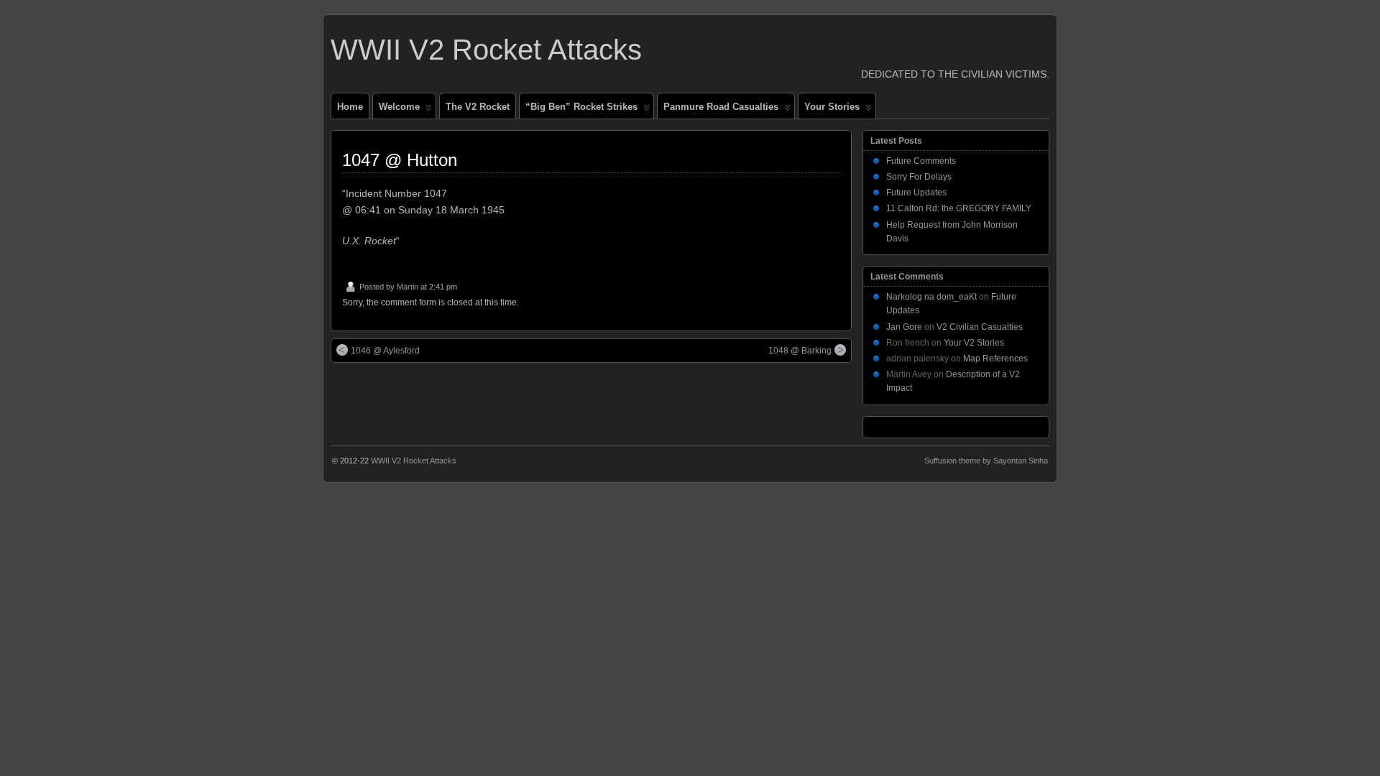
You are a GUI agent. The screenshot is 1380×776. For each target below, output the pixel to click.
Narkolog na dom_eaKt (931, 297)
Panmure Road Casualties (720, 106)
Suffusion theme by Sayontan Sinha (986, 460)
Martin (407, 286)
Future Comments (921, 161)
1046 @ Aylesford (385, 351)
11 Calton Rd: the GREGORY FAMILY (958, 208)
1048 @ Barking (800, 351)
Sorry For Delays (919, 177)
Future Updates (916, 193)
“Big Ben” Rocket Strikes (581, 106)
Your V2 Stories (974, 343)
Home (350, 106)
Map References (995, 359)
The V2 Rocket (478, 106)
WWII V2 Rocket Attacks (486, 49)
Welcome (399, 106)
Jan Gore (904, 327)
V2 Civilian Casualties (980, 327)
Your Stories (832, 106)
